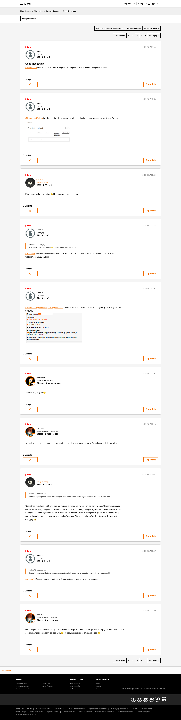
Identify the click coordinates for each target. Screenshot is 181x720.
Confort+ (135, 709)
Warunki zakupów (68, 712)
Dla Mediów (74, 689)
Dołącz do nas (129, 4)
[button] (158, 47)
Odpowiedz (151, 84)
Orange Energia (21, 712)
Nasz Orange (25, 11)
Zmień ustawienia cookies (76, 709)
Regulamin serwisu (52, 712)
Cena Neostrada (34, 63)
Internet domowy (53, 11)
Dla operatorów (75, 683)
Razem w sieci (60, 709)
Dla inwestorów (75, 686)
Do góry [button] (8, 670)
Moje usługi (38, 11)
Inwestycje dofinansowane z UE (26, 715)
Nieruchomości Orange (125, 712)
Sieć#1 (29, 709)
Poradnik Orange (147, 709)
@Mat (50, 308)
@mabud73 (58, 308)
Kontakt (98, 686)
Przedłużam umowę (22, 686)
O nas (98, 683)
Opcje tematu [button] (28, 19)
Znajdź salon (46, 683)
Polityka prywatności (85, 712)
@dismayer (30, 254)
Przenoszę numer (21, 683)
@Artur (40, 118)
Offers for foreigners (143, 712)
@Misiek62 (42, 308)
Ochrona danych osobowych (104, 712)
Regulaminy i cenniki (23, 689)
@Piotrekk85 (31, 68)
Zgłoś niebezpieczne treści (98, 709)
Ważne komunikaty (36, 712)
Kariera (98, 689)
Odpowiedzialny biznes (43, 709)
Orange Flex (20, 709)
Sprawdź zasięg (47, 686)
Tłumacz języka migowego (119, 709)
